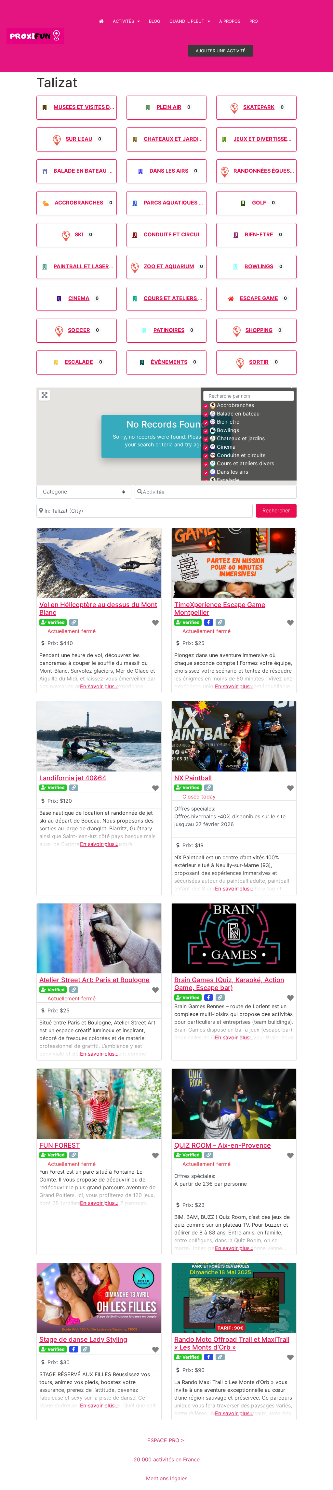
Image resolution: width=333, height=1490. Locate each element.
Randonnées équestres (268, 170)
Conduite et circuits (175, 234)
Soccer (79, 330)
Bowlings (259, 266)
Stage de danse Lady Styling (83, 1339)
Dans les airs (169, 170)
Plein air (169, 107)
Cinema (78, 298)
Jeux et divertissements (269, 139)
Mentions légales (166, 1478)
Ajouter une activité (221, 50)
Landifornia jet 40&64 (72, 778)
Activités (123, 21)
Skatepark (258, 107)
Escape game (259, 298)
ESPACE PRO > (166, 1440)
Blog (154, 21)
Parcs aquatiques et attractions (194, 202)
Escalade (79, 362)
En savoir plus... (99, 686)
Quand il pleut (186, 21)
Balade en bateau (80, 170)
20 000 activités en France (167, 1459)
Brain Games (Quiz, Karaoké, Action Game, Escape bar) (229, 984)
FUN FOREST (59, 1145)
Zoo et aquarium (169, 266)
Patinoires (168, 330)
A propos (229, 21)
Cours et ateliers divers (180, 298)
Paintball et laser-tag (88, 266)
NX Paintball (193, 778)
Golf (259, 202)
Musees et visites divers (89, 107)
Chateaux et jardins (175, 139)
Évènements (169, 362)
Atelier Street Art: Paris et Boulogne (94, 980)
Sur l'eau (79, 139)
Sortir (259, 362)
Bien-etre (259, 234)
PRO (253, 21)
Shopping (259, 330)
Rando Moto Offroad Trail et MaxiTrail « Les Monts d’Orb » (231, 1343)
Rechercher (279, 510)
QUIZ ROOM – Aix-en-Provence (222, 1145)
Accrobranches (79, 202)
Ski (79, 234)
